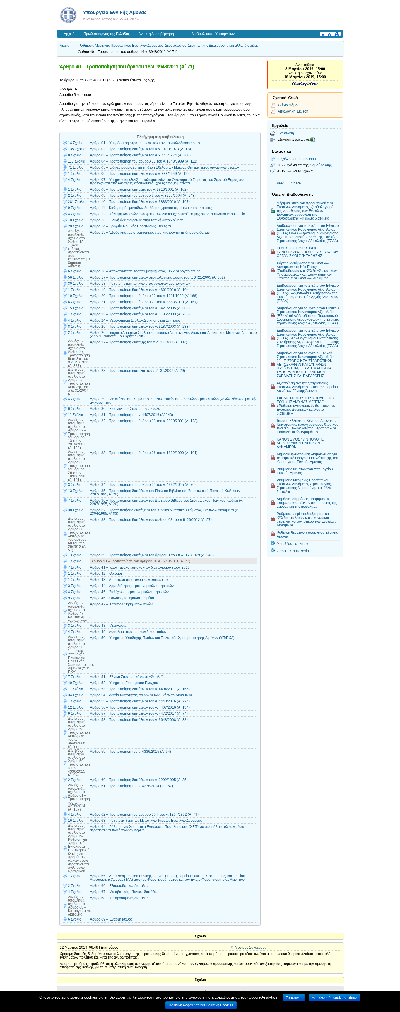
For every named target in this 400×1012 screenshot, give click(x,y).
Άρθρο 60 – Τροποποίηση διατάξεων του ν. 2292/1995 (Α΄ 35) (139, 780)
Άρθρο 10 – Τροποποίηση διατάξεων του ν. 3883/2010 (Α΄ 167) (140, 201)
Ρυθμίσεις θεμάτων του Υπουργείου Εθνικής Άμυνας (305, 471)
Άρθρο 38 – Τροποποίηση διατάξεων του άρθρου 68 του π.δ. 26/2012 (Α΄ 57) (151, 519)
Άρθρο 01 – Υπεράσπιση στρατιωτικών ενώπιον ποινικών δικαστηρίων (145, 143)
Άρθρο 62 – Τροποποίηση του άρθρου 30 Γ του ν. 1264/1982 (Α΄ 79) (144, 814)
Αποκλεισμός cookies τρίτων (334, 998)
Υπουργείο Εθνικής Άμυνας (115, 12)
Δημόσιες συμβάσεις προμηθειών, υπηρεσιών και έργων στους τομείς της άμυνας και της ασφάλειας (307, 502)
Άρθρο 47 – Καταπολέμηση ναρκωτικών (121, 604)
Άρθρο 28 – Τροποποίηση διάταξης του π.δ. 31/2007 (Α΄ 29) (137, 370)
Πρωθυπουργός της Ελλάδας (106, 34)
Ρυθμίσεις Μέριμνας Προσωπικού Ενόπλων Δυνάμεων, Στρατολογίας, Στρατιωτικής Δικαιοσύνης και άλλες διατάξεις (168, 45)
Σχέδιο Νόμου (289, 105)
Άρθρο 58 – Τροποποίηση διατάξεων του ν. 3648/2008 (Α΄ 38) (139, 719)
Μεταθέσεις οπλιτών (292, 543)
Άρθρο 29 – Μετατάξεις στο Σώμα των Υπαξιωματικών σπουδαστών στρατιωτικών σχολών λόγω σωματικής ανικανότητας (173, 400)
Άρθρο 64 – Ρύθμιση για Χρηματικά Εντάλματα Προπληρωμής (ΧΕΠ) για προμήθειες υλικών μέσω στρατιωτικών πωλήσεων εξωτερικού (167, 828)
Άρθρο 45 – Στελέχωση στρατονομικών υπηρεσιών (129, 592)
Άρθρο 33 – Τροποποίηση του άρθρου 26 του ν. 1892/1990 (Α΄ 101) (144, 453)
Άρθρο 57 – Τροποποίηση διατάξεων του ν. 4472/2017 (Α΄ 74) (139, 713)
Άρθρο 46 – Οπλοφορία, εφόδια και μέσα (122, 598)
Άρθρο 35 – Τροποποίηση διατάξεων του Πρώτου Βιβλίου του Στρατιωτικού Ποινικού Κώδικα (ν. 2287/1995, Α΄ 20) (165, 492)
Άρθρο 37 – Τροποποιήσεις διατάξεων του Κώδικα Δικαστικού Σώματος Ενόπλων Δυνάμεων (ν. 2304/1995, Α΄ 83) (164, 511)
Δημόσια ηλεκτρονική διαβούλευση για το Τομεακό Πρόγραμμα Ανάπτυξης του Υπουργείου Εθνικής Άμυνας (307, 458)
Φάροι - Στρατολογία (293, 551)
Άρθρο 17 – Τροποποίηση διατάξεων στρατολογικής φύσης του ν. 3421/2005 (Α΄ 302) (157, 277)
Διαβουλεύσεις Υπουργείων (213, 34)
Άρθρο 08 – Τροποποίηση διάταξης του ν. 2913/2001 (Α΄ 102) (139, 189)
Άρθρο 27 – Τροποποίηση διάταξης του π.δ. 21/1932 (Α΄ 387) (138, 342)
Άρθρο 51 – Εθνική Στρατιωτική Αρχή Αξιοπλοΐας (128, 676)
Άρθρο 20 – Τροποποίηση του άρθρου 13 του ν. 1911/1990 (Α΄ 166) (143, 296)
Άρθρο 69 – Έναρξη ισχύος (111, 919)
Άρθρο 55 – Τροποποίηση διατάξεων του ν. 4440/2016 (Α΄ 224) (140, 701)
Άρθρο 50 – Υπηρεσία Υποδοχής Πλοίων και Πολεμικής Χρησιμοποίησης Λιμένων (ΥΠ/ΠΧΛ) (162, 638)
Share (296, 183)
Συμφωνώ (293, 998)
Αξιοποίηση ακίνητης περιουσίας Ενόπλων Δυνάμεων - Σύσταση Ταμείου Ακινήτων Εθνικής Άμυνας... (307, 387)
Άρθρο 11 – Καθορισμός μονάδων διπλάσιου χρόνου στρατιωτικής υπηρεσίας (151, 208)
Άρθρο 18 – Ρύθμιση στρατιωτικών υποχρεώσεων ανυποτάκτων (140, 283)
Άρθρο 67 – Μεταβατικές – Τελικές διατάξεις (124, 892)
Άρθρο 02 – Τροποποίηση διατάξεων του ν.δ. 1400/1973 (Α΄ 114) (141, 149)
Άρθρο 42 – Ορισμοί (106, 573)
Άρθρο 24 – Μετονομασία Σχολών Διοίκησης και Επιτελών (135, 320)
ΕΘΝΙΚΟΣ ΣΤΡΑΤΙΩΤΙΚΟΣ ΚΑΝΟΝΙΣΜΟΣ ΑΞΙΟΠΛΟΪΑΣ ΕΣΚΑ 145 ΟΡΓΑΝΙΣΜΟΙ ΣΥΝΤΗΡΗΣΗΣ (307, 252)
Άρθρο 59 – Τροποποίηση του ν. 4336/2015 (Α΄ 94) (130, 751)
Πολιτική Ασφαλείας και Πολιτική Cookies (201, 1005)
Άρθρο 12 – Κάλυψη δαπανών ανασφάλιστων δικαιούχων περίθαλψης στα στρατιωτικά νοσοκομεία (167, 214)
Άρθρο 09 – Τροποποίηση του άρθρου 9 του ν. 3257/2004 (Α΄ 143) (143, 195)
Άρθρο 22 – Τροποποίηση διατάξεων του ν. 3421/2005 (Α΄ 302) (140, 308)
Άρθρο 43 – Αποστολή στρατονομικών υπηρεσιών (129, 579)
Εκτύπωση (285, 133)
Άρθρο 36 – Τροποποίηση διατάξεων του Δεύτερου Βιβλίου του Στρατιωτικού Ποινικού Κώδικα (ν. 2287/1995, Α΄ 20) (166, 502)
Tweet (279, 183)
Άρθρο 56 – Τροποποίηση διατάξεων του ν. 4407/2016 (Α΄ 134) (140, 707)
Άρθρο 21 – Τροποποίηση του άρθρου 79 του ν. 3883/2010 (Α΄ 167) (144, 302)
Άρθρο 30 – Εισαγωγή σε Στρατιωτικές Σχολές (125, 408)
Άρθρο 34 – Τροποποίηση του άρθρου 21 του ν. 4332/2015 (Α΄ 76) (143, 484)
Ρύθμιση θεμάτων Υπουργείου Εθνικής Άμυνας (307, 534)
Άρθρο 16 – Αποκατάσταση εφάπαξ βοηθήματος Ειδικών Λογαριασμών (145, 271)
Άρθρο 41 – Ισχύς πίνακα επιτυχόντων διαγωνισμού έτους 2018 (140, 567)
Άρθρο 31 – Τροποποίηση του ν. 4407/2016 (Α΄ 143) (131, 415)
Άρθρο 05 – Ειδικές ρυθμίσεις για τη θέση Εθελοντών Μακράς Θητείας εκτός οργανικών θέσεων (164, 167)
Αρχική (69, 34)
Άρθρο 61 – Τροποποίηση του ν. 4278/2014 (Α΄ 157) (131, 786)
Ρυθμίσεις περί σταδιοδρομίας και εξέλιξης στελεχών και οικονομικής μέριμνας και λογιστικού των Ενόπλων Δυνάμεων (306, 519)
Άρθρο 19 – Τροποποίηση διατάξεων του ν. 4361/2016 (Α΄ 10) (139, 289)
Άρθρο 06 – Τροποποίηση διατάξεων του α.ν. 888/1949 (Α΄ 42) (139, 173)
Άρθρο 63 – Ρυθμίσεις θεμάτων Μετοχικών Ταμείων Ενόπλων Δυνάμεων (146, 820)
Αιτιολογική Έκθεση (293, 111)
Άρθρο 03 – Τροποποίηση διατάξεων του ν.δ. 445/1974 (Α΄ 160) (140, 155)
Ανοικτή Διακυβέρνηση (156, 34)
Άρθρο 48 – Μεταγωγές (108, 625)
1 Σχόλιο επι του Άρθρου (296, 159)
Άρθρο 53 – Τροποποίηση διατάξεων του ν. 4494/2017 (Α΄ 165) (140, 689)
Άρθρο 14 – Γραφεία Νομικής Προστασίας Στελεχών (130, 226)
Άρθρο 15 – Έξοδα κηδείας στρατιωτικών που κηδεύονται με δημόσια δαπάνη (151, 232)
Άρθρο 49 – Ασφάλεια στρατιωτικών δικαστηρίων (128, 631)
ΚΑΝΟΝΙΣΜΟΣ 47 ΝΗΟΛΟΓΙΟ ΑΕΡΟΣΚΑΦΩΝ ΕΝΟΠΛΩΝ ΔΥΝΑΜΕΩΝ (300, 443)
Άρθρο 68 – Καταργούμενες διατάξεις (119, 898)
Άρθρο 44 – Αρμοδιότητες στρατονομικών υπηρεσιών (132, 586)
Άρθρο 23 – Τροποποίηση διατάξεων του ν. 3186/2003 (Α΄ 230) (140, 314)
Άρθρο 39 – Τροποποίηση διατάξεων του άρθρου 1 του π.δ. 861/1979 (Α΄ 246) (152, 555)
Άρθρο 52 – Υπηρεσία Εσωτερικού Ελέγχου (124, 683)
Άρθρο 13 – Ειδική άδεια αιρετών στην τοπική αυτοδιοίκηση (137, 220)
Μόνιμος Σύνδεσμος (250, 947)
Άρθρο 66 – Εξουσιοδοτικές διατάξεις (119, 885)
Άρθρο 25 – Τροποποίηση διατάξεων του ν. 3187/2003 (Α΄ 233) (140, 326)
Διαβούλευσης (320, 165)
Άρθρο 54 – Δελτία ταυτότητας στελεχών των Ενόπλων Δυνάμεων (141, 695)
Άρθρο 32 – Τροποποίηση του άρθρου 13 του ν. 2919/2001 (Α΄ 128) (144, 421)
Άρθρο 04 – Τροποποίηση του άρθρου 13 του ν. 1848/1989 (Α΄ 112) (143, 161)
